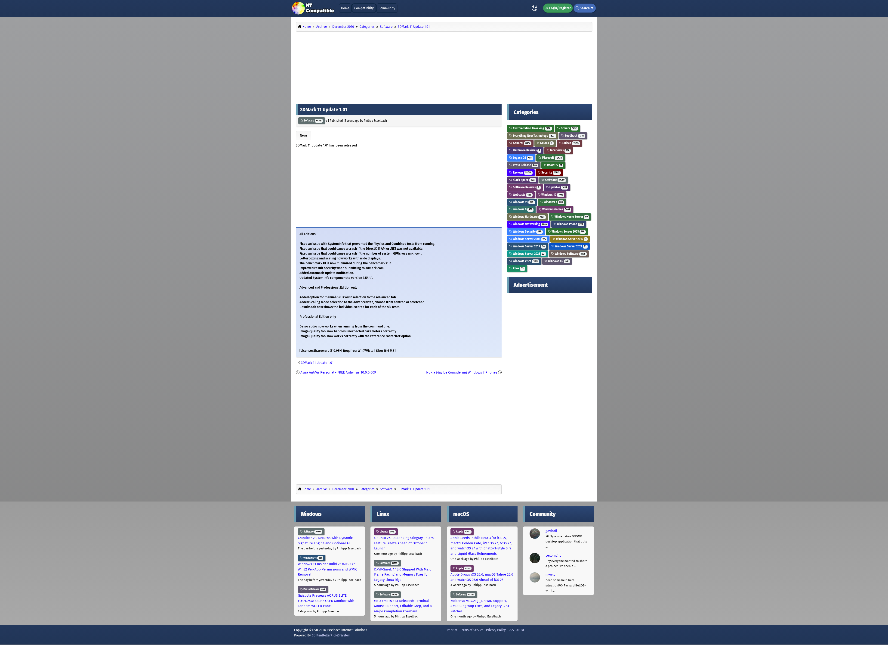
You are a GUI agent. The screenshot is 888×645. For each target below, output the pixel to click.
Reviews (521, 172)
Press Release (524, 165)
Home (345, 8)
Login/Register (560, 8)
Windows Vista (525, 261)
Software (312, 120)
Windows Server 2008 (529, 239)
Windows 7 (553, 202)
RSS (511, 630)
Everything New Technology (533, 135)
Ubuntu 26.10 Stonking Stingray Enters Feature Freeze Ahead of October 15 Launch (404, 543)
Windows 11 (522, 202)
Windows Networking (529, 224)
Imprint (452, 630)
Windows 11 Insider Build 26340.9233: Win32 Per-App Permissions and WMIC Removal (327, 569)
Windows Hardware (528, 216)
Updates (558, 187)
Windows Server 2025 (528, 254)
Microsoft (551, 157)
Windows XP (557, 261)
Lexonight (553, 555)
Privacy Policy (496, 630)
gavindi (551, 531)
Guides (546, 143)
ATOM (520, 630)
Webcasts (521, 194)
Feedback (574, 135)
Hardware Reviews (526, 150)
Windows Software (569, 254)
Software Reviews (525, 187)
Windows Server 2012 (570, 239)
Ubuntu (386, 531)
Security (550, 172)
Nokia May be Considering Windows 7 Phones (461, 372)
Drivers (568, 128)
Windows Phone (569, 224)
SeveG (550, 575)
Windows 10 (552, 194)
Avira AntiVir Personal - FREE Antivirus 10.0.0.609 (338, 372)
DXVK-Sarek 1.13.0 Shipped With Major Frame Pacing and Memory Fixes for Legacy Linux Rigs (403, 574)
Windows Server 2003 (567, 231)
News (303, 135)
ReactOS (554, 165)
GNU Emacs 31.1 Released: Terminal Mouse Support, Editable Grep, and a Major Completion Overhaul (403, 606)
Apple (462, 531)
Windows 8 (522, 209)
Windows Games (556, 209)
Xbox (518, 268)
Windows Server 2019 (528, 246)
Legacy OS (522, 157)
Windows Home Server (571, 216)
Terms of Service (471, 630)
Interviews (559, 150)
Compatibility (364, 8)
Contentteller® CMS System (331, 635)
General (521, 143)
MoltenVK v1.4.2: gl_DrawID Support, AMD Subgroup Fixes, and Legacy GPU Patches (479, 606)
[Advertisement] (444, 66)
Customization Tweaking (531, 128)
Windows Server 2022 (570, 246)
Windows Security (526, 231)
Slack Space (523, 180)
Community (387, 8)
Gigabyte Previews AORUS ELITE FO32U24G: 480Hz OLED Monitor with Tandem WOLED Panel (326, 600)
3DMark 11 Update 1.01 (317, 363)
